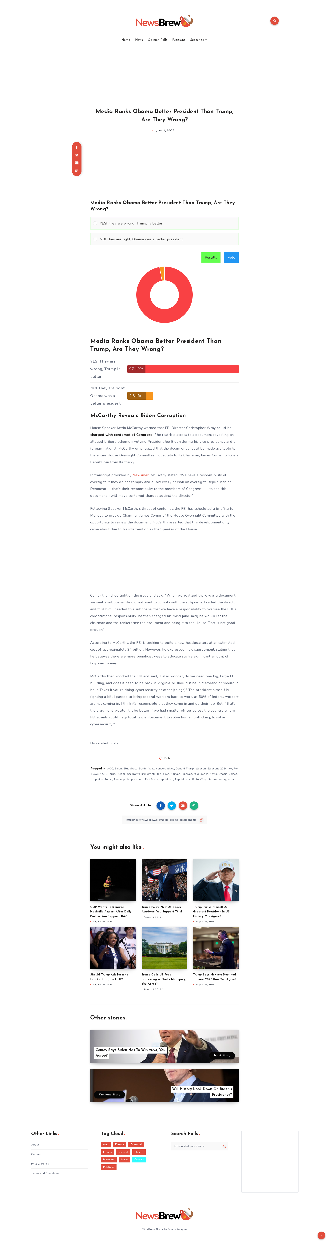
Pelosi (108, 779)
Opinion (139, 1159)
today (223, 779)
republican (166, 779)
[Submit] (224, 1146)
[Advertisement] (164, 70)
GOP (103, 774)
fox (230, 768)
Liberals (187, 774)
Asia (106, 1144)
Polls (167, 758)
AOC (110, 768)
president (137, 779)
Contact (36, 1154)
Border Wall (147, 768)
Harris (111, 774)
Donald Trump (185, 768)
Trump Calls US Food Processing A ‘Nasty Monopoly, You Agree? (164, 979)
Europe (119, 1144)
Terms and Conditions (45, 1173)
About (35, 1144)
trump (232, 779)
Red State (151, 779)
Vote (231, 257)
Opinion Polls (157, 40)
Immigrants (148, 774)
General (123, 1152)
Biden (118, 768)
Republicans (183, 779)
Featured (136, 1144)
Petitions (178, 40)
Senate (213, 779)
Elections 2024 (217, 768)
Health (139, 1152)
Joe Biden (163, 774)
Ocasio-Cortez (228, 774)
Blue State (130, 768)
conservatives (165, 768)
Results (211, 257)
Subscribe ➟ (199, 40)
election (201, 768)
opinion (98, 779)
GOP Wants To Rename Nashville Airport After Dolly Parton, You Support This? (110, 912)
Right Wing (199, 779)
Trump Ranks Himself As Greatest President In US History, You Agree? (211, 912)
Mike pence (201, 774)
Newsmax (141, 475)
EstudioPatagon (177, 1229)
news (213, 774)
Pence (118, 779)
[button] (168, 223)
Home (125, 40)
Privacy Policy (40, 1164)
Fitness (107, 1152)
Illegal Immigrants (128, 774)
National (108, 1159)
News (139, 40)
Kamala (175, 774)
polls (126, 779)
